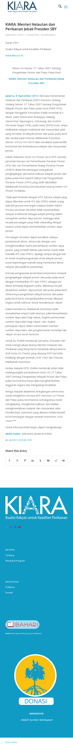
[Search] (58, 7)
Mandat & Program (15, 560)
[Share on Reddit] (56, 460)
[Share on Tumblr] (40, 460)
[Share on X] (17, 460)
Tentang (9, 555)
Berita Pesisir (12, 581)
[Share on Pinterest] (25, 460)
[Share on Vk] (48, 460)
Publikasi (10, 587)
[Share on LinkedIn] (32, 460)
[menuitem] (58, 7)
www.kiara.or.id (14, 55)
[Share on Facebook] (9, 460)
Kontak (9, 592)
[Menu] (66, 7)
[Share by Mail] (63, 460)
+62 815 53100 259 (20, 440)
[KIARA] (30, 7)
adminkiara (49, 34)
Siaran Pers (33, 34)
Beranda (9, 549)
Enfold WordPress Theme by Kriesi (35, 742)
